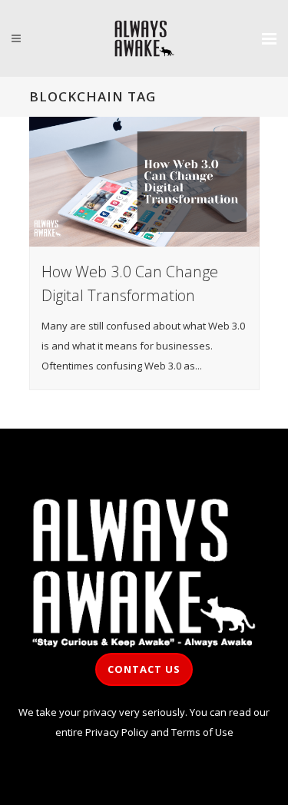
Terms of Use (202, 732)
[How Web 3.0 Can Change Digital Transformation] (144, 182)
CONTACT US (144, 669)
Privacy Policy (116, 732)
